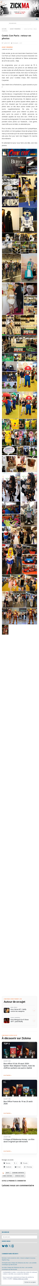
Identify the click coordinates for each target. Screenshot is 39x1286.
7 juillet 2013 (6, 43)
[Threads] (12, 1246)
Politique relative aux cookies (20, 1279)
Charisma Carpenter (18, 1172)
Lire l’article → (8, 1075)
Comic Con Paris (7, 1176)
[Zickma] (19, 16)
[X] (9, 1246)
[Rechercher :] (19, 23)
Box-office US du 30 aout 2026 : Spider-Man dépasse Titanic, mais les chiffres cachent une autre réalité (19, 1065)
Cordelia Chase (19, 1176)
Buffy (7, 1172)
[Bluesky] (3, 1246)
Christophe (15, 43)
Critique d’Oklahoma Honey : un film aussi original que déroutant (19, 1140)
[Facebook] (6, 1246)
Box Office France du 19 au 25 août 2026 (18, 1102)
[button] (36, 19)
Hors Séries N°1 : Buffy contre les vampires (18, 1010)
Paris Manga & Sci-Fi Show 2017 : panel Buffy (20, 1020)
